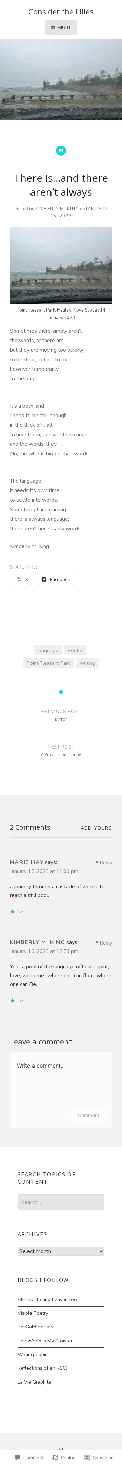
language (47, 650)
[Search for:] (61, 1202)
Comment (88, 1115)
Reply (106, 863)
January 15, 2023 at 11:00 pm (44, 871)
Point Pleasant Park (48, 663)
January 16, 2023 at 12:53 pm (44, 951)
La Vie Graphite (34, 1381)
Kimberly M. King (57, 209)
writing (87, 663)
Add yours (97, 828)
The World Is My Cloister (45, 1340)
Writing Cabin (33, 1354)
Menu (64, 27)
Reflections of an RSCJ (42, 1367)
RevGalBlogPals (35, 1326)
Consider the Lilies (61, 11)
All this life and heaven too (47, 1299)
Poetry (75, 650)
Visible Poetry (33, 1313)
